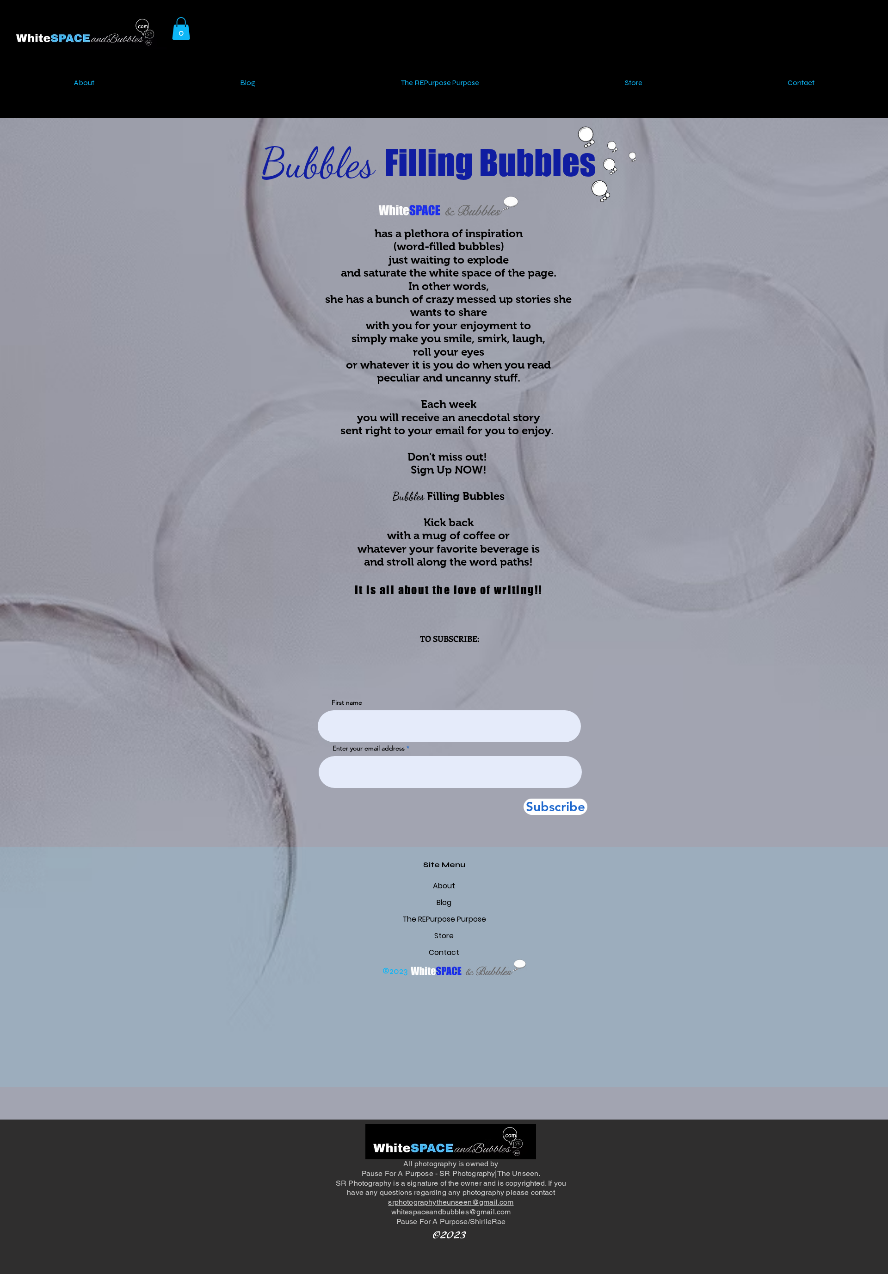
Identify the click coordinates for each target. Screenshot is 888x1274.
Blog (444, 902)
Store (444, 935)
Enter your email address (369, 748)
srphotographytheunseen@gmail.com (450, 1202)
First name (347, 702)
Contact (444, 952)
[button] (181, 28)
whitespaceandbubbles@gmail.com (451, 1211)
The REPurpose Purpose (444, 919)
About (444, 885)
